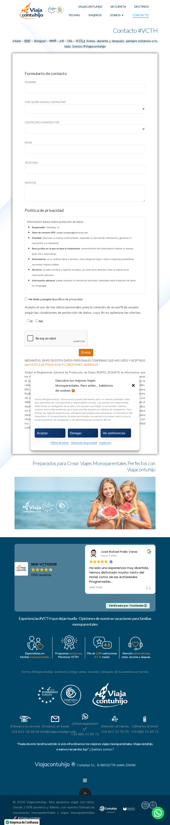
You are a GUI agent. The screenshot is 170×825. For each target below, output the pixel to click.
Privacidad (41, 285)
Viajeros (95, 15)
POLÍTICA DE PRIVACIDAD (45, 364)
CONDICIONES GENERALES (81, 364)
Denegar (76, 433)
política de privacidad (69, 299)
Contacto (141, 15)
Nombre (30, 82)
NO (40, 321)
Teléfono (31, 162)
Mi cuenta (118, 7)
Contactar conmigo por (42, 122)
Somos (115, 15)
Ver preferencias (114, 433)
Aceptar (42, 433)
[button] (133, 385)
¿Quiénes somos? (101, 749)
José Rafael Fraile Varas (103, 551)
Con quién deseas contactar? (45, 102)
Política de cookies (60, 442)
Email (29, 142)
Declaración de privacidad (84, 442)
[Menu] (85, 780)
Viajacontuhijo (90, 7)
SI (31, 321)
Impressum (105, 442)
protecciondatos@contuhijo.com (72, 232)
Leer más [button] (154, 587)
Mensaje (30, 182)
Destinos (141, 7)
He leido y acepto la (55, 299)
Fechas (74, 15)
